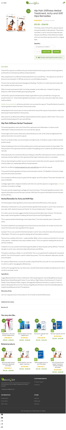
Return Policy (4, 404)
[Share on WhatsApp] (2, 427)
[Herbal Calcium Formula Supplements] (25, 325)
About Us (36, 398)
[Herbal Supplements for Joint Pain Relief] (41, 354)
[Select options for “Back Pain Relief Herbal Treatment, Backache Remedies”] (2, 359)
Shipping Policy (4, 398)
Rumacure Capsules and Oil (41, 334)
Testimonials (37, 401)
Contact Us (37, 384)
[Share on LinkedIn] (2, 418)
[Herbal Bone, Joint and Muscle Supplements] (8, 325)
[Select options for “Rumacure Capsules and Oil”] (35, 330)
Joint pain (61, 184)
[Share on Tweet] (2, 421)
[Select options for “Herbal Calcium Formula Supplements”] (19, 330)
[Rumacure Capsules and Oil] (41, 325)
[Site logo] (33, 3)
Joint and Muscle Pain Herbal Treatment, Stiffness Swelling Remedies (58, 365)
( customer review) (48, 20)
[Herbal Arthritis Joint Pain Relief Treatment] (25, 354)
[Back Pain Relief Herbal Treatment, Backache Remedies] (8, 354)
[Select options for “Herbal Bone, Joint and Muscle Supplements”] (2, 330)
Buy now (56, 51)
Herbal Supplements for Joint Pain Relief (41, 363)
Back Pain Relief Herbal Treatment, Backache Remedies (8, 364)
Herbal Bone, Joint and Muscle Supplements (8, 334)
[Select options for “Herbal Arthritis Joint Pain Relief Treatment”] (19, 359)
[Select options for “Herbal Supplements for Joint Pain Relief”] (35, 359)
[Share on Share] (2, 415)
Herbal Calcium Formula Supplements (25, 334)
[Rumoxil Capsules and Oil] (58, 325)
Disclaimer (36, 404)
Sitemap (43, 410)
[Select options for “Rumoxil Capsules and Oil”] (52, 330)
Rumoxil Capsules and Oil (58, 334)
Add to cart (46, 51)
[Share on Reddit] (2, 424)
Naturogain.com (27, 410)
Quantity (37, 43)
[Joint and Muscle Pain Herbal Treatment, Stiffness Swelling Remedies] (58, 354)
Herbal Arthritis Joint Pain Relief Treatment (25, 363)
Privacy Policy (4, 401)
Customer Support (38, 382)
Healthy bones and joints (8, 104)
